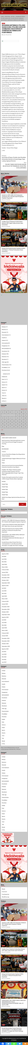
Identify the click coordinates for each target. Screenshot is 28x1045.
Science (4, 382)
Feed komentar (5, 894)
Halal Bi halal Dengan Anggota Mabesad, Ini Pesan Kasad (13, 459)
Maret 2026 (5, 567)
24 (25, 423)
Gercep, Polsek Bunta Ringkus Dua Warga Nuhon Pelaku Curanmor (13, 455)
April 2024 (4, 627)
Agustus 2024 (5, 617)
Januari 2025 (5, 604)
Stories (3, 390)
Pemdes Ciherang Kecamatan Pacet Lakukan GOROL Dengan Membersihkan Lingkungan (12, 478)
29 (17, 426)
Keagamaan (4, 345)
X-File (3, 401)
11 (2, 420)
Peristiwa (4, 370)
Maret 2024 (5, 630)
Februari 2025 (5, 601)
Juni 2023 (4, 654)
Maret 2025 (5, 598)
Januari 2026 (5, 572)
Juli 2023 (4, 651)
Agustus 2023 (5, 649)
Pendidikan (4, 367)
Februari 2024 (5, 633)
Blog (3, 446)
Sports (3, 387)
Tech (3, 393)
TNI (3, 395)
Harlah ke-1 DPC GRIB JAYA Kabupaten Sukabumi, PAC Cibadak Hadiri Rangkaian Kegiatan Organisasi (13, 196)
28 (14, 426)
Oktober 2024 (5, 612)
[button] (2, 12)
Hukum (3, 340)
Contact (4, 451)
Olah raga (4, 362)
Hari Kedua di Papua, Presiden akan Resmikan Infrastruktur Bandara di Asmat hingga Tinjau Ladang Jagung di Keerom (14, 158)
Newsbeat (4, 359)
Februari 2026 (5, 569)
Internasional (5, 343)
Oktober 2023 (5, 643)
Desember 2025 (5, 575)
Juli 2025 (4, 588)
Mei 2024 (4, 625)
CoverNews (22, 1038)
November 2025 (6, 577)
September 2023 (6, 646)
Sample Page (5, 484)
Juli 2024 (4, 619)
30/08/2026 (8, 199)
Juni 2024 (4, 622)
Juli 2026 (4, 556)
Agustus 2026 (5, 553)
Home (3, 462)
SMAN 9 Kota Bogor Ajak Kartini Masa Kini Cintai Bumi (13, 498)
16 (21, 420)
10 (25, 418)
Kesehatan (4, 351)
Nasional (4, 356)
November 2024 (6, 609)
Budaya (3, 326)
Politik (3, 376)
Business (4, 329)
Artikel (3, 23)
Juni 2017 (4, 662)
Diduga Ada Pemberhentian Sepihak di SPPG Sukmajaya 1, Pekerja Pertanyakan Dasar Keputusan (13, 250)
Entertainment (5, 335)
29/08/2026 (8, 1032)
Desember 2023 (5, 638)
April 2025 (4, 596)
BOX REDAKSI (5, 449)
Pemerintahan (5, 364)
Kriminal (4, 353)
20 (10, 423)
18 (2, 423)
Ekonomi (4, 332)
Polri (3, 379)
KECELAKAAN (5, 348)
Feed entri (4, 891)
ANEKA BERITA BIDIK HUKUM (9, 437)
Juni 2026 (4, 559)
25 (2, 426)
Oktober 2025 (5, 580)
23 (21, 423)
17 (25, 420)
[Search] (26, 12)
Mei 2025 (4, 593)
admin (4, 34)
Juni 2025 (4, 590)
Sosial (3, 384)
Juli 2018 (4, 659)
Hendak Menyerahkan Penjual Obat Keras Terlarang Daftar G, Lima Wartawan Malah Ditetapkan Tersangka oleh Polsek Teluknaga (12, 544)
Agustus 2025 (5, 585)
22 (17, 423)
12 (6, 420)
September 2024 (6, 614)
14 (14, 420)
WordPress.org (5, 897)
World (3, 398)
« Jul (2, 429)
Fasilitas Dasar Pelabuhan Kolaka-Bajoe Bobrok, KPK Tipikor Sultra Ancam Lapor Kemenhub (12, 223)
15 (17, 420)
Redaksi (4, 481)
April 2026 (4, 564)
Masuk (3, 889)
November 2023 (6, 641)
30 (21, 426)
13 (10, 420)
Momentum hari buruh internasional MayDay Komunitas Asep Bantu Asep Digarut (12, 466)
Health (3, 337)
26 (6, 426)
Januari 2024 (5, 635)
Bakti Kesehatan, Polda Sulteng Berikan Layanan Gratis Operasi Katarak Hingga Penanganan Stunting (13, 442)
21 (14, 423)
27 (10, 426)
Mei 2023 (4, 656)
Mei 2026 (4, 561)
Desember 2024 (5, 606)
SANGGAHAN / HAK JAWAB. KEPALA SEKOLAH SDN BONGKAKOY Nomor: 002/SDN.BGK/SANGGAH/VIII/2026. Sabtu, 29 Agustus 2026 (13, 537)
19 (6, 423)
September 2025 (6, 582)
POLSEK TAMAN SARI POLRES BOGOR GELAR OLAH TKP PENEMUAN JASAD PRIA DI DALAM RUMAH (14, 165)
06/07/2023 (9, 34)
